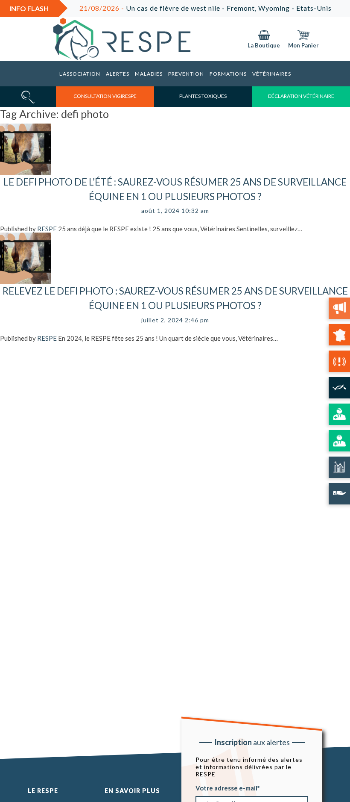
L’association (79, 74)
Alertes (117, 74)
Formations (228, 74)
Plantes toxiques (203, 96)
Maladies (149, 74)
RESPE (47, 229)
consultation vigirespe (105, 96)
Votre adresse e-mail (226, 787)
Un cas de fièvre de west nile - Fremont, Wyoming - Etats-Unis (194, 8)
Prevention (186, 74)
